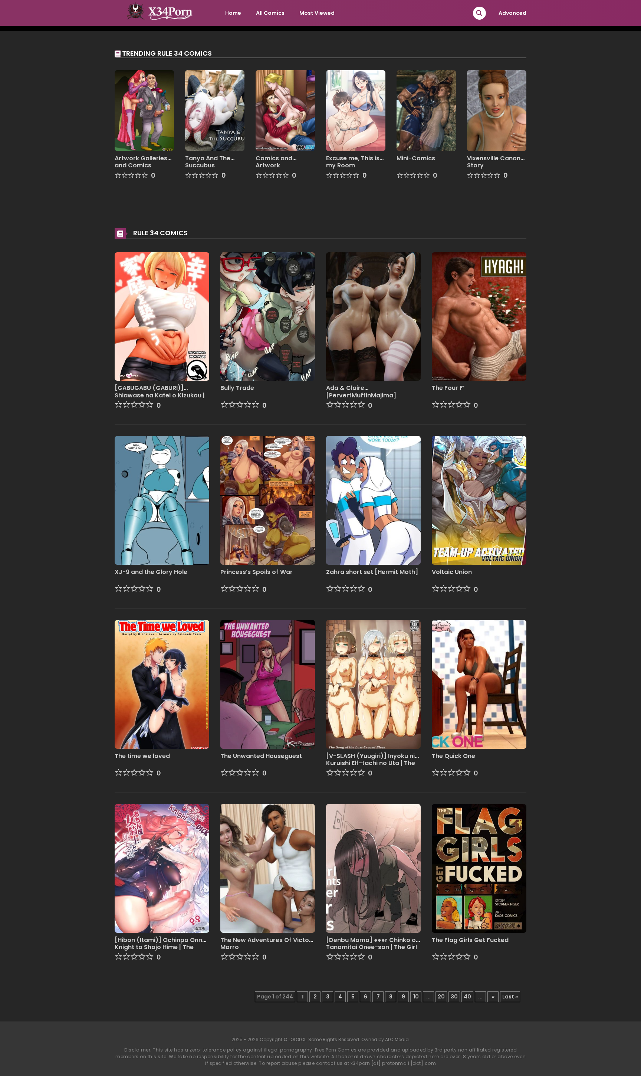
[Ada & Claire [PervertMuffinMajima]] (373, 316)
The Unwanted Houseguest (261, 756)
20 (441, 996)
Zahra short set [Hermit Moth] (372, 572)
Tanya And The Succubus (207, 162)
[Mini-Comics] (426, 110)
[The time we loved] (162, 684)
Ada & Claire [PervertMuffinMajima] (361, 391)
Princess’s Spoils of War (256, 572)
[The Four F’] (479, 316)
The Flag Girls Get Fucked (470, 940)
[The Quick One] (479, 684)
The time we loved (142, 756)
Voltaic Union (452, 572)
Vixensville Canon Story (493, 162)
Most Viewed (317, 13)
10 (416, 996)
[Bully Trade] (267, 316)
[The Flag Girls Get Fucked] (479, 868)
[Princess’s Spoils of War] (267, 500)
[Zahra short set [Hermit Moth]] (373, 500)
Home (233, 13)
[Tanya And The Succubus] (214, 110)
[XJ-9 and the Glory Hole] (162, 500)
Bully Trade (237, 388)
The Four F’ (448, 388)
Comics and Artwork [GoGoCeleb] (276, 165)
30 (454, 996)
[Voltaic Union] (479, 500)
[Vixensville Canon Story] (496, 110)
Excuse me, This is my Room (352, 162)
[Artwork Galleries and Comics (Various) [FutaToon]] (144, 110)
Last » (510, 996)
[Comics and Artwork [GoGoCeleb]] (285, 110)
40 (467, 996)
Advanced (512, 13)
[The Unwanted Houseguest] (267, 684)
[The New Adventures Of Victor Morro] (267, 868)
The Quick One (453, 756)
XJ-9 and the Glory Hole (151, 572)
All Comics (270, 13)
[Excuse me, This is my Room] (355, 110)
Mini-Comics (416, 158)
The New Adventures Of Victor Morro (266, 943)
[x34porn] (158, 12)
